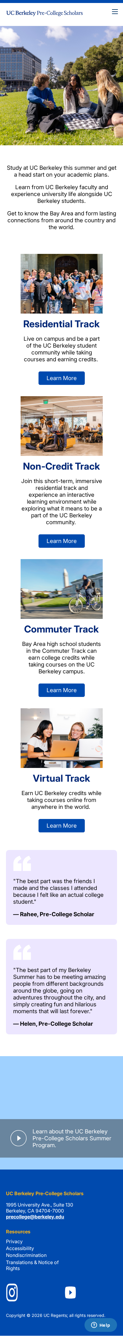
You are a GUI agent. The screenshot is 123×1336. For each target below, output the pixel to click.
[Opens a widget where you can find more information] (100, 1325)
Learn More (62, 378)
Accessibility (20, 1248)
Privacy (14, 1241)
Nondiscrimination (26, 1255)
